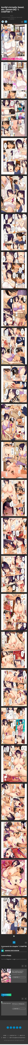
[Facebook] (8, 1027)
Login (14, 959)
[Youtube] (14, 1027)
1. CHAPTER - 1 (16, 977)
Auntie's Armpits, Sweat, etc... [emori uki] (12, 17)
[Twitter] (11, 1027)
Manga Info (25, 21)
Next (25, 966)
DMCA (4, 1037)
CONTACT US (12, 1035)
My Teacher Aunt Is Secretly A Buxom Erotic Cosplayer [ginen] (17, 972)
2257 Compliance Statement (17, 1037)
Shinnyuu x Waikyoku (18, 1004)
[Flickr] (17, 1027)
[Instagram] (20, 1027)
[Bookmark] (3, 21)
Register (9, 959)
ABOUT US (22, 1035)
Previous (22, 966)
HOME (4, 1035)
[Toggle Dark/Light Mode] (6, 21)
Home (11, 15)
